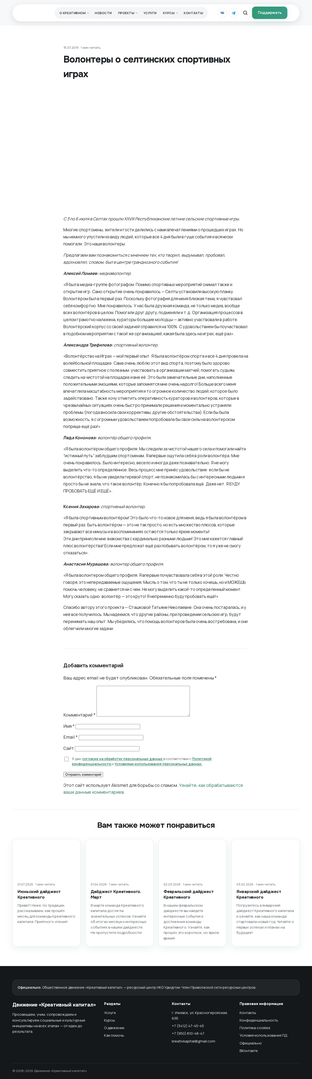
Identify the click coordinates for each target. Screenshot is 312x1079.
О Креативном (72, 13)
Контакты (193, 13)
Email (70, 737)
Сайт (68, 748)
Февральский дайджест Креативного (189, 894)
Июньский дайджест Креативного (39, 894)
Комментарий (79, 715)
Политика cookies (255, 1027)
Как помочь (114, 1035)
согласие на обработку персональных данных (122, 758)
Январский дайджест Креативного (258, 894)
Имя (69, 726)
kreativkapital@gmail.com (193, 1041)
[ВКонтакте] (222, 13)
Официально (251, 1043)
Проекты (126, 13)
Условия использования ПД (263, 1035)
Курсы (169, 13)
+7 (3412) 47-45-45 (188, 1025)
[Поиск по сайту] (245, 13)
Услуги (150, 13)
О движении (114, 1027)
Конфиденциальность (259, 1020)
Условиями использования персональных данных (158, 764)
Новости (103, 13)
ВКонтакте (249, 1050)
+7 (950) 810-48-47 (188, 1033)
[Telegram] (233, 13)
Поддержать (270, 12)
